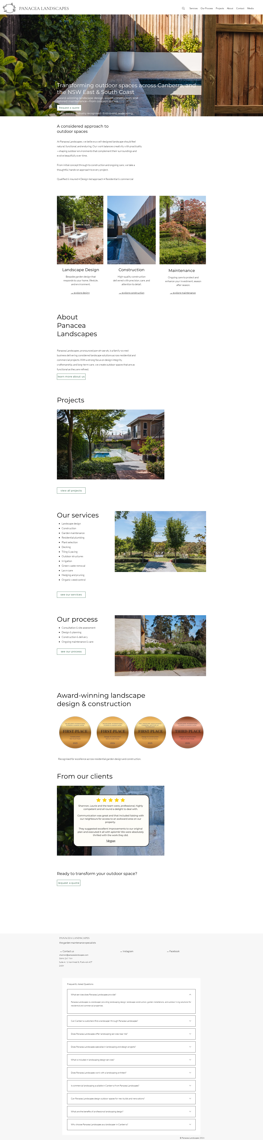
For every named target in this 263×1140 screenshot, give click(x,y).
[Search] (183, 8)
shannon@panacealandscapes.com (73, 955)
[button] (110, 444)
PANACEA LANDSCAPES (44, 8)
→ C (62, 951)
